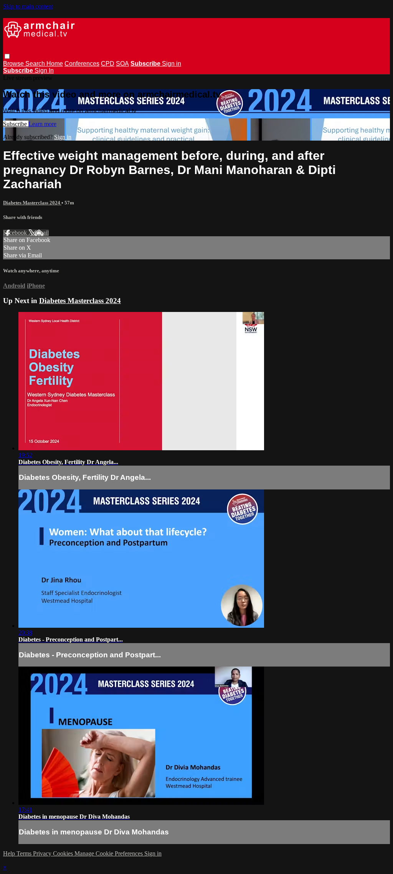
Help (10, 853)
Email (42, 232)
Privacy (43, 853)
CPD (107, 63)
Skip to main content (28, 6)
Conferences (81, 63)
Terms (25, 853)
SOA (122, 63)
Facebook (15, 232)
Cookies (63, 853)
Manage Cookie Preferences (109, 853)
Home (54, 63)
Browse (14, 63)
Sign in (171, 63)
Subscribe (15, 124)
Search (35, 63)
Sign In (44, 70)
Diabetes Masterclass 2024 (32, 203)
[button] (7, 56)
